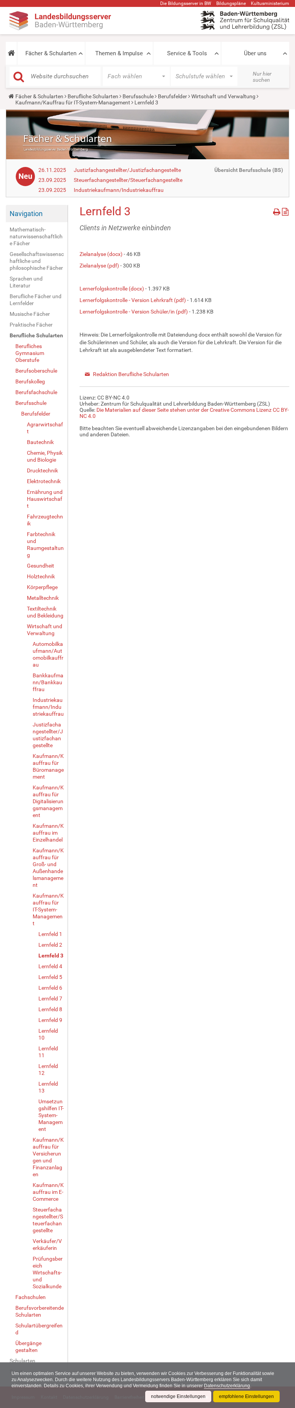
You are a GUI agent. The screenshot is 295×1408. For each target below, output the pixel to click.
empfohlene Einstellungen (246, 1396)
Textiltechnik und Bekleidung (45, 612)
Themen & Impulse (119, 53)
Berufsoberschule (36, 371)
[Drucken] (277, 210)
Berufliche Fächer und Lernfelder (35, 299)
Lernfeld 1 (50, 934)
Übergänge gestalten (28, 1346)
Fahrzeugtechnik (45, 520)
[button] (11, 53)
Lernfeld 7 (50, 998)
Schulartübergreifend (39, 1328)
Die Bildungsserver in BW (185, 3)
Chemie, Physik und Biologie (45, 456)
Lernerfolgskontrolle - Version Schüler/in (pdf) (134, 312)
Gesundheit (40, 566)
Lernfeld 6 (50, 988)
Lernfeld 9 (50, 1020)
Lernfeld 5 (50, 977)
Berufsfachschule (36, 392)
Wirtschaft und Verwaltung (223, 96)
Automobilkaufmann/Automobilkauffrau (48, 654)
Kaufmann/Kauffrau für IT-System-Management (72, 102)
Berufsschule (138, 96)
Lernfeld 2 (50, 945)
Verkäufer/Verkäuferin (47, 1244)
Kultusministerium (270, 3)
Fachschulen (30, 1297)
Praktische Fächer (31, 325)
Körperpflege (42, 587)
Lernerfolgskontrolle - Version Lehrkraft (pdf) (133, 300)
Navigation (26, 214)
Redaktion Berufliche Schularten (131, 374)
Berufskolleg (30, 381)
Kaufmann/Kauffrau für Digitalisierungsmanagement (48, 801)
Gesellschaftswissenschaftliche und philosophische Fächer (37, 261)
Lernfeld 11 (48, 1051)
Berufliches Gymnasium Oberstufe (29, 353)
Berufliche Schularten (93, 96)
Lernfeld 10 (48, 1034)
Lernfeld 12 (48, 1069)
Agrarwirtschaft (45, 427)
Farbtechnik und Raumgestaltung (45, 544)
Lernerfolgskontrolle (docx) (112, 289)
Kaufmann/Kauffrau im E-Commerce (48, 1192)
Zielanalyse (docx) (101, 254)
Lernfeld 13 (48, 1087)
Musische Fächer (30, 314)
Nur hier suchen (262, 77)
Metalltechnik (43, 598)
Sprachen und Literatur (26, 282)
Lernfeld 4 (50, 966)
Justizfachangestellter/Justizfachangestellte (127, 170)
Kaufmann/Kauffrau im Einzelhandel (48, 833)
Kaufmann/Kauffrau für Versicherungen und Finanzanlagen (48, 1157)
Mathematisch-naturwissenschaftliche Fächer (36, 236)
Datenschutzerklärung (227, 1385)
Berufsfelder (172, 96)
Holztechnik (41, 576)
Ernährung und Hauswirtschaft (45, 499)
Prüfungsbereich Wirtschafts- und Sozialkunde (48, 1272)
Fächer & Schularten (50, 53)
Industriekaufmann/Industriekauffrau (119, 190)
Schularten (22, 1361)
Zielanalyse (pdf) (99, 265)
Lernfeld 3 (50, 955)
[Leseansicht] (285, 210)
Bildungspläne (231, 3)
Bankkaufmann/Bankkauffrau (48, 682)
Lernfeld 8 (50, 1009)
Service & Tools (187, 53)
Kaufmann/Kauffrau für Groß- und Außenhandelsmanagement (48, 867)
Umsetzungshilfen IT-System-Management (51, 1115)
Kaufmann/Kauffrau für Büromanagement (48, 766)
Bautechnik (40, 442)
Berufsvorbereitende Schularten (39, 1311)
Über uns (255, 53)
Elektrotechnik (44, 481)
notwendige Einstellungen (178, 1396)
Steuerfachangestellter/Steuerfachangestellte (128, 180)
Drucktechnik (42, 470)
